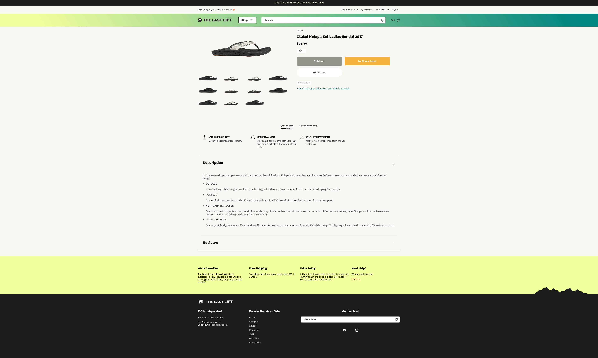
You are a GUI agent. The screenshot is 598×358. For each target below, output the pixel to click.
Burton (252, 317)
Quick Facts (287, 125)
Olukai (300, 30)
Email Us (355, 279)
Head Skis (254, 338)
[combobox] (323, 20)
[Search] (382, 20)
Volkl (251, 334)
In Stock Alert (367, 61)
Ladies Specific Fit (219, 137)
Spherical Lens (266, 137)
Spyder (252, 325)
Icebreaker (254, 330)
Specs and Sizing (308, 125)
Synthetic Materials (318, 137)
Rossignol (253, 321)
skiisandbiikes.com (218, 325)
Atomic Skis (255, 342)
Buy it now (319, 72)
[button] (349, 9)
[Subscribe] (396, 319)
